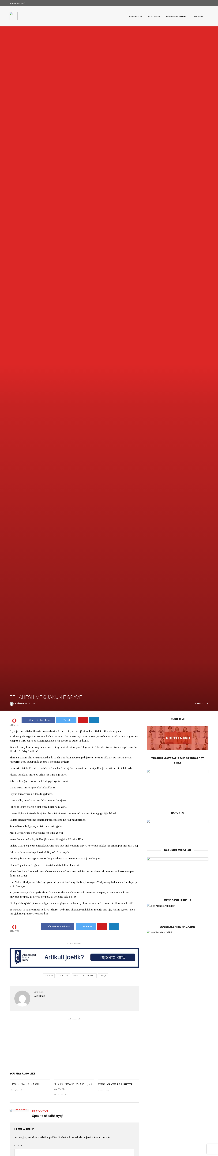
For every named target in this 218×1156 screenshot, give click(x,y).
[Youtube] (202, 3)
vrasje (103, 976)
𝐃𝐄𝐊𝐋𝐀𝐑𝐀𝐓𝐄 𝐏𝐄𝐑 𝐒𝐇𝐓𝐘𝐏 (115, 1084)
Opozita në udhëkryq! (47, 1116)
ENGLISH (198, 16)
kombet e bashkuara (84, 976)
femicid (49, 976)
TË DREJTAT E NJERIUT (177, 16)
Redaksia (19, 703)
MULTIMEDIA (154, 16)
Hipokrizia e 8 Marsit (25, 1084)
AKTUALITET (135, 16)
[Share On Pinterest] (83, 720)
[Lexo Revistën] (159, 932)
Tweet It (67, 720)
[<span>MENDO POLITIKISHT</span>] (177, 911)
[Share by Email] (94, 720)
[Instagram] (207, 3)
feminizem (63, 976)
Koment (20, 1145)
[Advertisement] (74, 1044)
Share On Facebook (40, 720)
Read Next (40, 1111)
